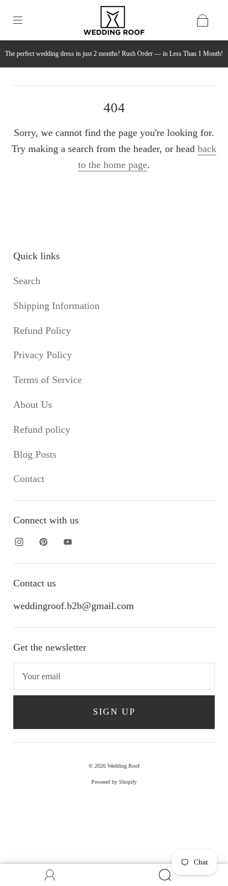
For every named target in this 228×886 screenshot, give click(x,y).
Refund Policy (42, 330)
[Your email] (114, 676)
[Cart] (202, 20)
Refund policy (41, 429)
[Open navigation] (25, 20)
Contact (28, 478)
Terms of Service (47, 379)
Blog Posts (34, 454)
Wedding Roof (123, 766)
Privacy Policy (42, 354)
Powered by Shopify (114, 782)
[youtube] (67, 542)
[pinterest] (43, 542)
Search (26, 280)
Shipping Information (56, 305)
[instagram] (19, 542)
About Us (32, 404)
